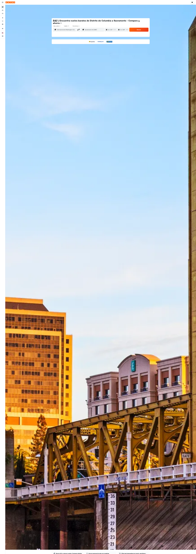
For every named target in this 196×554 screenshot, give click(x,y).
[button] (2, 2)
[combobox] (57, 26)
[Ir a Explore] (3, 17)
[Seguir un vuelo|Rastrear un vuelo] (3, 21)
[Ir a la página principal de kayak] (10, 2)
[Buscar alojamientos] (3, 10)
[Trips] (3, 28)
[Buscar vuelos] (3, 7)
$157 (55, 20)
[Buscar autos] (3, 13)
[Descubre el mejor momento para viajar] (3, 24)
